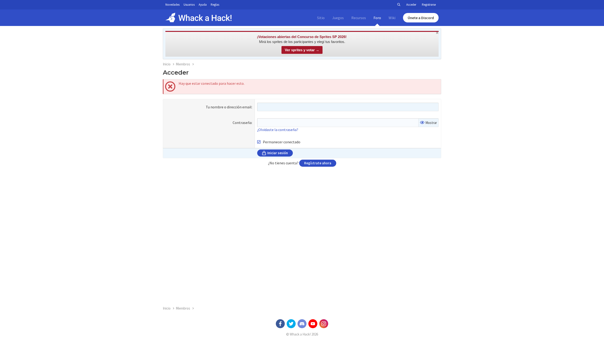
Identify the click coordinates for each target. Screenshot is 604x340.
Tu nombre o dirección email (229, 107)
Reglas (215, 5)
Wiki (392, 17)
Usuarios (189, 5)
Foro (377, 17)
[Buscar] (398, 4)
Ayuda (203, 5)
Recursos (358, 17)
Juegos (338, 17)
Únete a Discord (421, 17)
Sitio (321, 17)
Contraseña (242, 122)
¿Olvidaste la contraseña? (277, 129)
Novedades (172, 5)
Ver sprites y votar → (302, 50)
